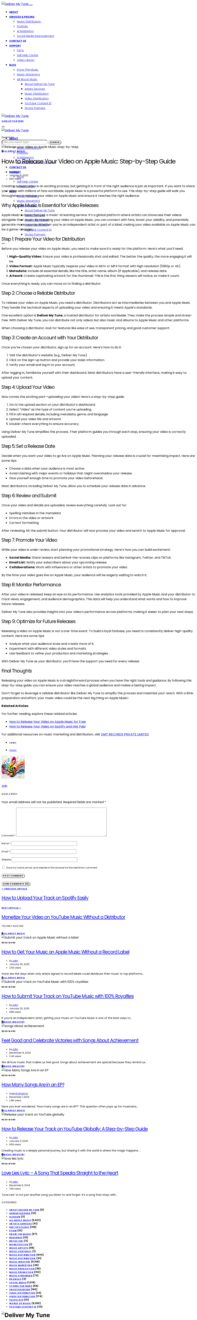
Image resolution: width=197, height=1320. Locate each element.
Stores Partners (35, 108)
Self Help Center (27, 55)
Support (15, 45)
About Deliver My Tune (40, 84)
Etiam (13, 1230)
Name (6, 843)
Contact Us (17, 41)
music (13, 750)
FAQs (20, 50)
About (13, 12)
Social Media (18, 1282)
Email (6, 851)
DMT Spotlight (19, 1227)
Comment (8, 835)
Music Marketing (21, 1265)
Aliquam (14, 1216)
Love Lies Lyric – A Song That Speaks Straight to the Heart (60, 1173)
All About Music (27, 79)
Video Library (26, 60)
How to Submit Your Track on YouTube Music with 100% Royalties (68, 996)
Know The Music (27, 70)
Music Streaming (28, 74)
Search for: (8, 137)
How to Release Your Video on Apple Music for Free (47, 721)
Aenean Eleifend (20, 1213)
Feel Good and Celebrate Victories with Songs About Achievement (70, 1040)
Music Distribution (29, 21)
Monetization (18, 1244)
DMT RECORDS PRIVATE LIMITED (125, 734)
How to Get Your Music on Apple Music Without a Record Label (65, 952)
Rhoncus (15, 1279)
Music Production (22, 1268)
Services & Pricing (21, 16)
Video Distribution (37, 98)
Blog (12, 65)
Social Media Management (35, 36)
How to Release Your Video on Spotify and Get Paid (47, 726)
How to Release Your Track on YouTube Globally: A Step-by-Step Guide (75, 1129)
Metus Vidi (16, 1241)
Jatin (15, 172)
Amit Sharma (20, 1093)
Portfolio (22, 26)
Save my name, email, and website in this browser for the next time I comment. (52, 867)
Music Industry (19, 1261)
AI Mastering (25, 31)
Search (55, 142)
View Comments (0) (16, 883)
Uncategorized (19, 1289)
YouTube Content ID (38, 103)
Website (6, 859)
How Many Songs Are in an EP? (33, 1084)
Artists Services (35, 89)
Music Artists (18, 1248)
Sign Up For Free (13, 121)
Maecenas (16, 1237)
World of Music (20, 1303)
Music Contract (20, 1251)
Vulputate (16, 1299)
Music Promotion (21, 1272)
